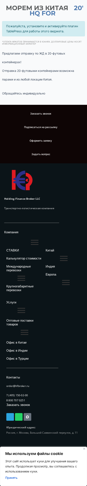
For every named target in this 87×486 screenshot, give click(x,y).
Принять (11, 477)
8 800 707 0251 (15, 400)
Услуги (11, 302)
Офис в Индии (16, 350)
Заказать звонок (18, 405)
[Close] (84, 449)
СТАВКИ (12, 250)
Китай (50, 250)
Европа (51, 274)
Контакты (13, 377)
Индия (50, 266)
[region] (43, 466)
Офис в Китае (16, 342)
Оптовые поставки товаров (19, 322)
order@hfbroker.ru (17, 386)
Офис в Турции (17, 358)
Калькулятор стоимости (23, 258)
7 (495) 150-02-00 (17, 395)
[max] (27, 417)
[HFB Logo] (22, 180)
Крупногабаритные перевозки (20, 288)
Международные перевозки (18, 268)
